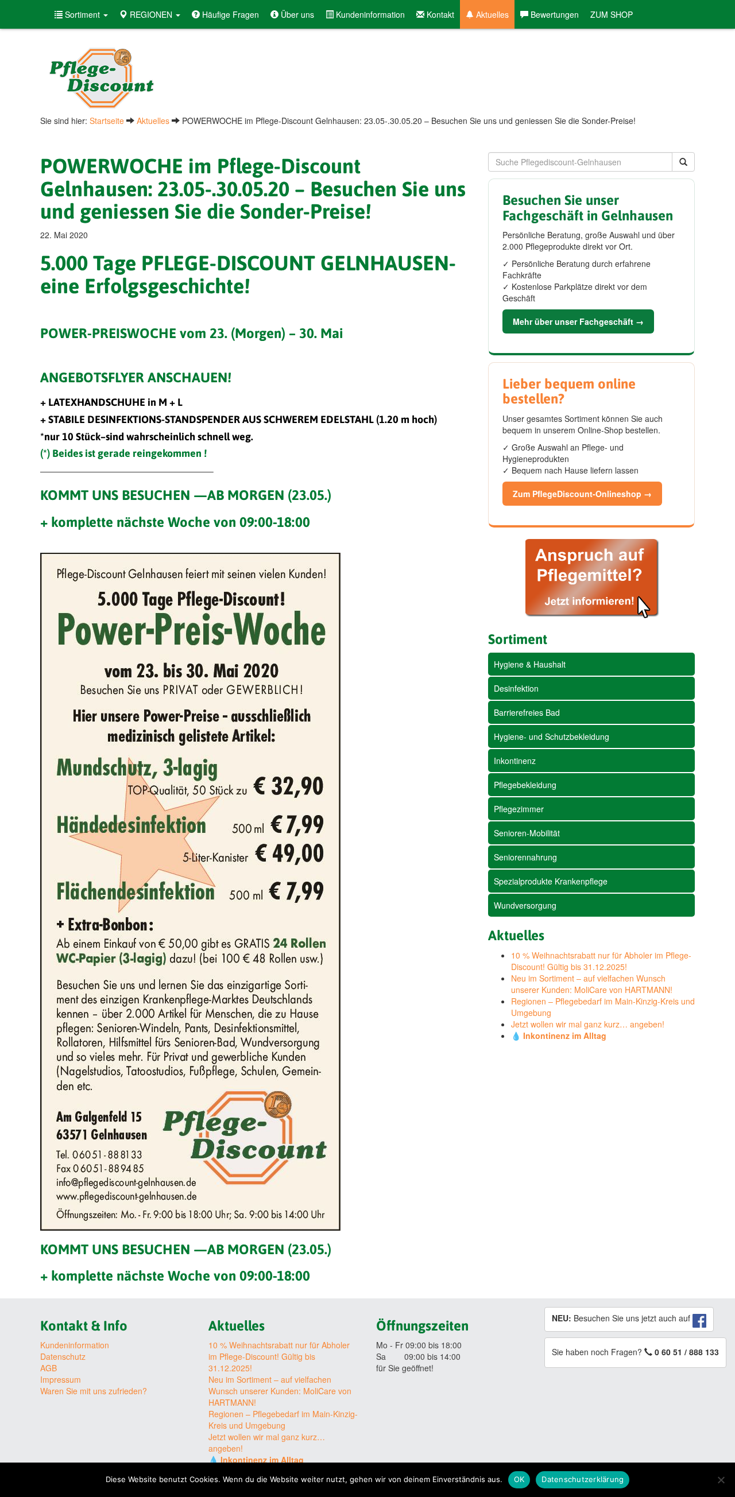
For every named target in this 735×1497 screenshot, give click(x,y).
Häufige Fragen (229, 14)
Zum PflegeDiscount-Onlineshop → (582, 493)
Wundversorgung (525, 905)
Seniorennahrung (525, 857)
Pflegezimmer (519, 809)
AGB (48, 1368)
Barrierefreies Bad (527, 712)
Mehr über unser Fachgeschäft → (578, 321)
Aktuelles (491, 14)
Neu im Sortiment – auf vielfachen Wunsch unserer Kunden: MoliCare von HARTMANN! (591, 983)
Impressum (60, 1379)
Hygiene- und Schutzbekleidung (551, 736)
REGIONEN (151, 14)
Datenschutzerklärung (582, 1479)
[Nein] (720, 1480)
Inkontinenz (515, 760)
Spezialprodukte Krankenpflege (551, 881)
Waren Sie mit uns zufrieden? (93, 1391)
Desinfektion (516, 688)
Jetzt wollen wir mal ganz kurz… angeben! (587, 1024)
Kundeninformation (369, 14)
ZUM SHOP (611, 14)
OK (519, 1479)
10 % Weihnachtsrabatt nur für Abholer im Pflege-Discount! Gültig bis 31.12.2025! (601, 960)
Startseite (107, 120)
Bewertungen (553, 14)
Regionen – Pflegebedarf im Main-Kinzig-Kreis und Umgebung (283, 1419)
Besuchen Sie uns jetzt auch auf (622, 1318)
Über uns (296, 14)
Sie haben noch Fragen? (635, 1352)
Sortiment (82, 14)
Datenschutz (63, 1356)
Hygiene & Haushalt (530, 664)
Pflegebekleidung (525, 784)
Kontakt (439, 14)
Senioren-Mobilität (527, 833)
